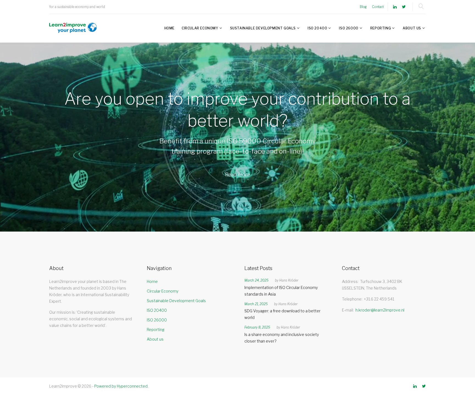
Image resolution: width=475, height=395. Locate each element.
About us (412, 28)
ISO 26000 (348, 28)
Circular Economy (200, 28)
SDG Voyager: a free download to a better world (282, 314)
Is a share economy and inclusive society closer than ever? (281, 337)
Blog (363, 7)
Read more (237, 174)
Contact (378, 7)
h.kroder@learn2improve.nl (379, 310)
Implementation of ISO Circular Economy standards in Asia (281, 290)
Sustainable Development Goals (263, 28)
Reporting (380, 28)
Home (169, 28)
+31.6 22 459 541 (379, 299)
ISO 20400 (317, 28)
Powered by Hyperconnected (121, 386)
